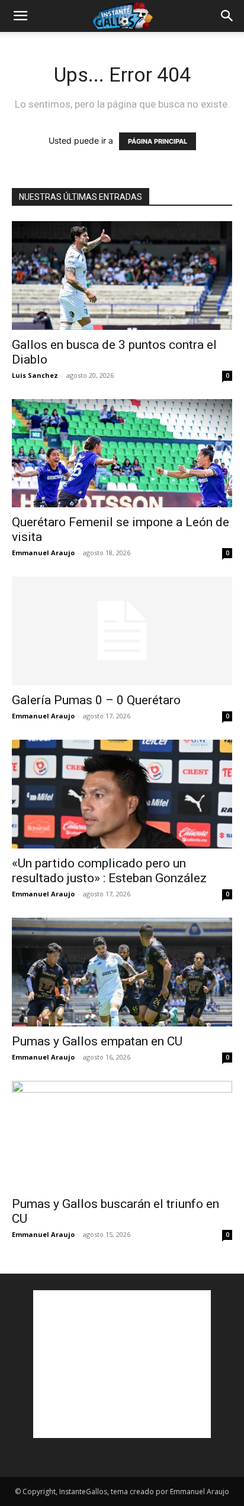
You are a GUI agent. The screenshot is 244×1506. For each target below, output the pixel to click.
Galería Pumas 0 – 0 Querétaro (96, 700)
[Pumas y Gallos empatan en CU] (122, 972)
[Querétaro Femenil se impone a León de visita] (122, 453)
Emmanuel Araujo (43, 552)
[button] (20, 16)
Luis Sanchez (35, 375)
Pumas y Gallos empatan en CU (97, 1041)
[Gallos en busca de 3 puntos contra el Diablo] (122, 275)
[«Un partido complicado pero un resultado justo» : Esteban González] (122, 794)
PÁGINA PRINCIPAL (157, 141)
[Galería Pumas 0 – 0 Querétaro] (122, 631)
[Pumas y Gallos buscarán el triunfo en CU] (122, 1135)
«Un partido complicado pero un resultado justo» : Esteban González (109, 870)
